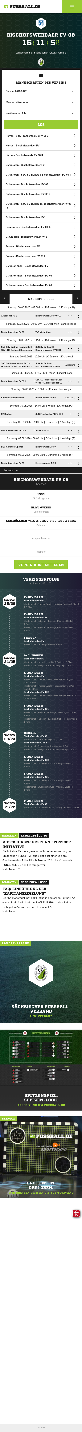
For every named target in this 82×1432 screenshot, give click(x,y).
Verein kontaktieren (41, 565)
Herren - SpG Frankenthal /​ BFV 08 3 (27, 135)
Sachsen (41, 484)
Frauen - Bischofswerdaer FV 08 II (26, 256)
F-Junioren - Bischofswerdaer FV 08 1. (28, 227)
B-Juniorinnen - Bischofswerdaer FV (27, 266)
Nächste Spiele (41, 299)
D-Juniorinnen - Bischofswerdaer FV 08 (29, 285)
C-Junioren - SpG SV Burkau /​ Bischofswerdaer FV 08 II (38, 174)
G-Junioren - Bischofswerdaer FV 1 (26, 236)
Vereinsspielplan (5, 298)
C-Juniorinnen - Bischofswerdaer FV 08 (29, 275)
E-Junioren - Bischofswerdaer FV (25, 217)
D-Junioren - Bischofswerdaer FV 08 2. (28, 194)
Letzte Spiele (77, 298)
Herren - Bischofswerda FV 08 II (24, 155)
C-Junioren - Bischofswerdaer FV (25, 165)
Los (41, 124)
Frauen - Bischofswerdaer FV (23, 246)
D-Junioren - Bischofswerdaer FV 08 (27, 184)
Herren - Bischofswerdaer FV (22, 145)
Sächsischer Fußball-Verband (50, 52)
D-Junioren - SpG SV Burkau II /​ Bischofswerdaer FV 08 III (38, 205)
